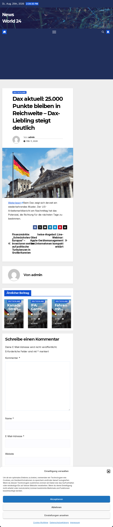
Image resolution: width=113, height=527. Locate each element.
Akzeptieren (56, 499)
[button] (108, 471)
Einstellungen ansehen (56, 515)
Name (9, 418)
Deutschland (19, 92)
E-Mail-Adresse (14, 436)
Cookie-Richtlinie (40, 522)
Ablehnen (56, 507)
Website (9, 453)
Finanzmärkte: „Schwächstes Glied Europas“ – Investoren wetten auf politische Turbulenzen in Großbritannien (24, 243)
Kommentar (12, 357)
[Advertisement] (56, 57)
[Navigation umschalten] (54, 32)
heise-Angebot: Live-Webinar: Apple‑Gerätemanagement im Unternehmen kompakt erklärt (50, 240)
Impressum (75, 522)
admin (31, 137)
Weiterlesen (14, 202)
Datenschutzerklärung (59, 522)
